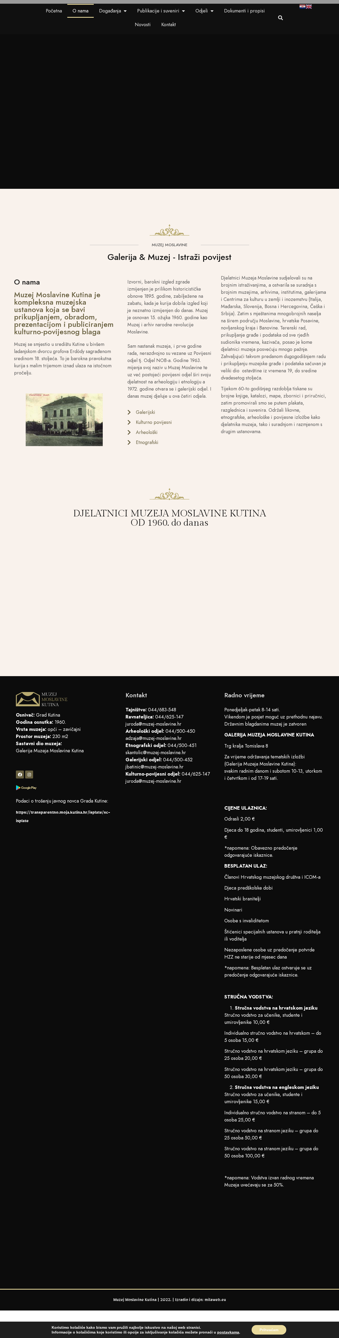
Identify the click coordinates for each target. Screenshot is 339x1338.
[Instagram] (29, 774)
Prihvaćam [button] (269, 1330)
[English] (309, 7)
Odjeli (201, 10)
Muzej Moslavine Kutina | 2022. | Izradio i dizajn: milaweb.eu (169, 1300)
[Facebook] (20, 774)
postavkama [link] (228, 1332)
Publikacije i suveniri (158, 10)
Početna (54, 10)
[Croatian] (302, 7)
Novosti (143, 24)
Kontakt (168, 24)
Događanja (110, 10)
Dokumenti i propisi (244, 10)
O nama (80, 10)
